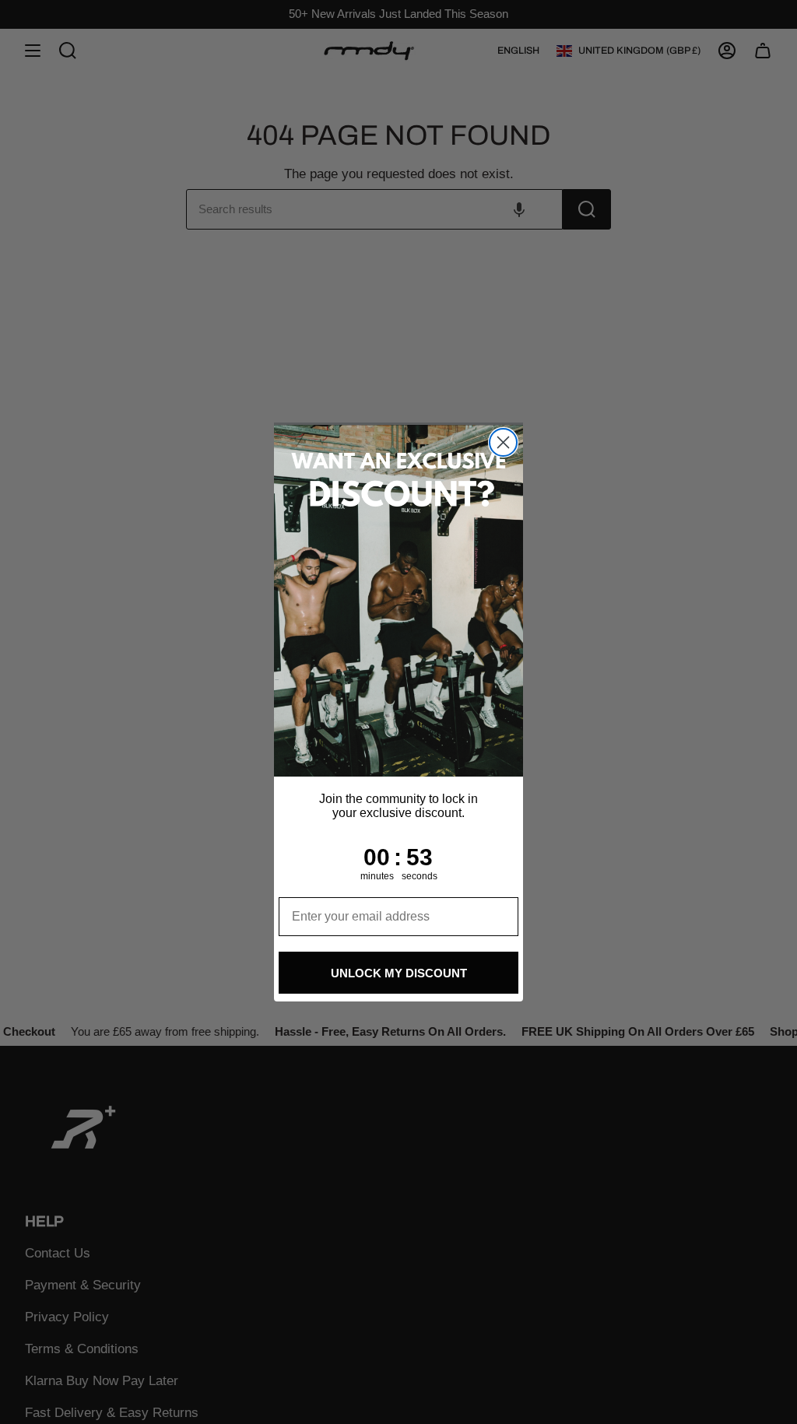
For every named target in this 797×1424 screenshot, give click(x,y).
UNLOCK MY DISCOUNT (399, 973)
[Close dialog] (503, 442)
